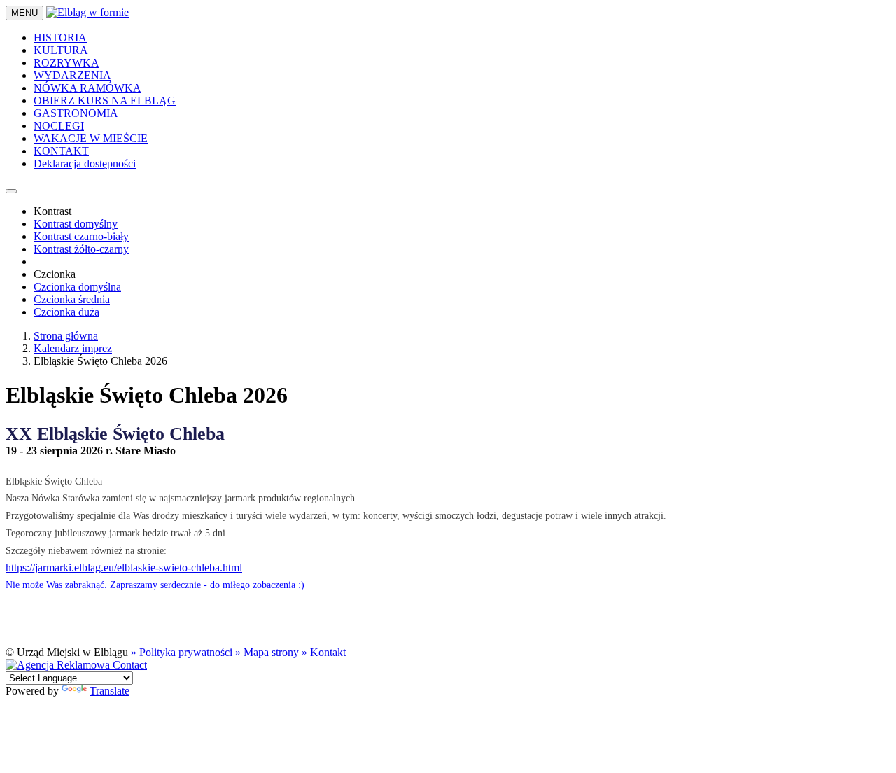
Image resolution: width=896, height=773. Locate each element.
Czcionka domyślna (77, 287)
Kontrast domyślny (76, 224)
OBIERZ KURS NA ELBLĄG (105, 100)
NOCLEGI (59, 126)
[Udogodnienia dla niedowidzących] (11, 191)
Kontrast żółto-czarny (81, 249)
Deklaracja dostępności (85, 163)
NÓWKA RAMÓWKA (87, 88)
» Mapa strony (267, 652)
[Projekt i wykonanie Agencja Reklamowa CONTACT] (76, 665)
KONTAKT (61, 151)
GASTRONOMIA (76, 113)
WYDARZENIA (72, 75)
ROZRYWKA (66, 63)
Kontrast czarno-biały (81, 236)
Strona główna (66, 336)
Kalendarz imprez (73, 348)
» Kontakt (324, 652)
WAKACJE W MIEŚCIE (91, 138)
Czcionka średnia (72, 299)
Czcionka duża (66, 312)
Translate (110, 691)
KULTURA (61, 50)
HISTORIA (60, 37)
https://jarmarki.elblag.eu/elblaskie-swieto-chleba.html (124, 567)
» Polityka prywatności (181, 652)
